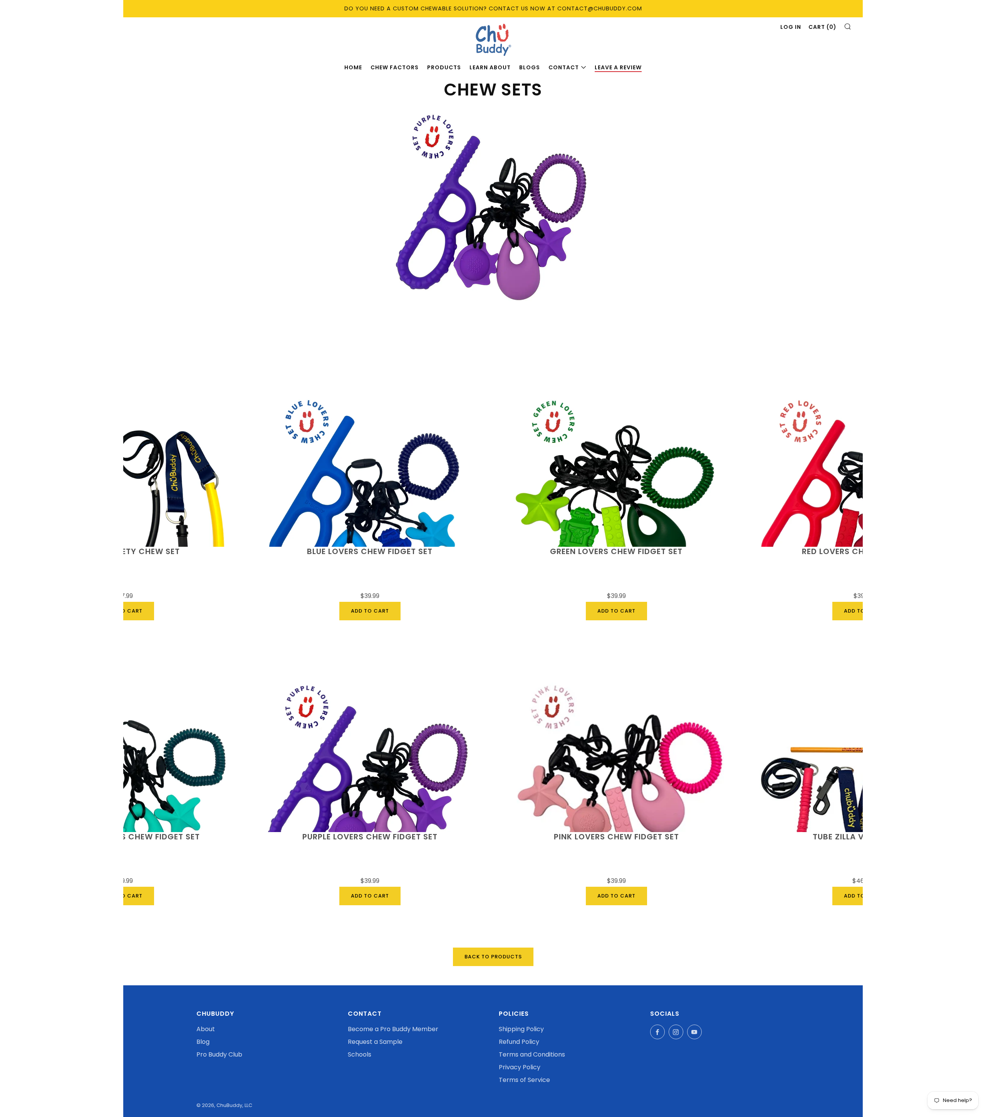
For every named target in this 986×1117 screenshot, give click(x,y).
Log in (790, 27)
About (205, 1029)
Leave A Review (618, 67)
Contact (563, 67)
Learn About (490, 67)
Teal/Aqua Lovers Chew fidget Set (123, 837)
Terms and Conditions (532, 1054)
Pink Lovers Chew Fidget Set (616, 837)
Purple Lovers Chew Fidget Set (370, 837)
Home (353, 67)
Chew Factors (395, 67)
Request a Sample (375, 1041)
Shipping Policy (521, 1029)
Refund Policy (519, 1041)
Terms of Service (524, 1079)
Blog (203, 1041)
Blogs (529, 67)
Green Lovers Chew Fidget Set (616, 552)
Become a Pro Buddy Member (393, 1029)
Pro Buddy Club (219, 1054)
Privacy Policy (519, 1067)
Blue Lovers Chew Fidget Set (370, 552)
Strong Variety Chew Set (123, 552)
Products (444, 67)
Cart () (822, 27)
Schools (359, 1054)
